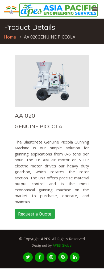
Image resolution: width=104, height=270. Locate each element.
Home (10, 37)
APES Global (62, 245)
